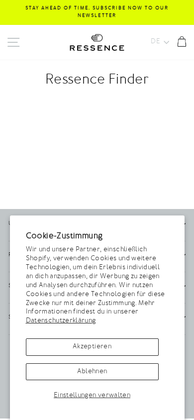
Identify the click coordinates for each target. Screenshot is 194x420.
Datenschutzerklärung (61, 320)
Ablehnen (92, 371)
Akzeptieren (92, 346)
